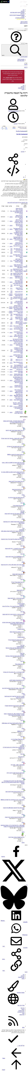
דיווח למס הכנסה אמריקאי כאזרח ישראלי (19, 319)
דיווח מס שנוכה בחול (18, 326)
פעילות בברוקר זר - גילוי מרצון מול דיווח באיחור (18, 329)
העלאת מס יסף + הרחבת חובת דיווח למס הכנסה (18, 303)
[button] (16, 42)
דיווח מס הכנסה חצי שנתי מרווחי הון (18, 249)
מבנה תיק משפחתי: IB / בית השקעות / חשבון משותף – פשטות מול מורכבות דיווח (18, 350)
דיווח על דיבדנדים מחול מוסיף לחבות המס (19, 387)
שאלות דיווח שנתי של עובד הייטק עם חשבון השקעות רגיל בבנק (18, 340)
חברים (23, 16)
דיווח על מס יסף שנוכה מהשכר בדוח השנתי (18, 400)
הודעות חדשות (13, 15)
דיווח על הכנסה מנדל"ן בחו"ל (19, 288)
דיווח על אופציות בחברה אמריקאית (18, 412)
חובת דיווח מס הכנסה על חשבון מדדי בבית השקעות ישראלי (18, 270)
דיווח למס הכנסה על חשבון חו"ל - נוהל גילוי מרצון (18, 298)
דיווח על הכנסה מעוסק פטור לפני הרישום (19, 217)
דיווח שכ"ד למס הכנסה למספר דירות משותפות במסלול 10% (18, 261)
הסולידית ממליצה (20, 19)
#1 (23, 177)
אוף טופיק (11, 318)
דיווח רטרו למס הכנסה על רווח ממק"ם (19, 225)
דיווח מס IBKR (19, 359)
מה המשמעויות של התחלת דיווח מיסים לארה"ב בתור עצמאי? (18, 366)
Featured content (20, 15)
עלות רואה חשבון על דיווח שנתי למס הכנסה (18, 256)
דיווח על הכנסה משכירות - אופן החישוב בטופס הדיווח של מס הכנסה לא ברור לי (18, 211)
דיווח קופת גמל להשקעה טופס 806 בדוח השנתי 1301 (18, 395)
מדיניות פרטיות (21, 1012)
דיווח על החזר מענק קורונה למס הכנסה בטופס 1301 (18, 266)
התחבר (25, 64)
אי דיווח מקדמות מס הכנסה (18, 489)
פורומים (22, 11)
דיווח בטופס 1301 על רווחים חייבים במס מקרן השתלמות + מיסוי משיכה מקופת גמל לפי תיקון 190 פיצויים (18, 380)
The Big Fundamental (13, 110)
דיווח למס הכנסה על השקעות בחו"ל (18, 315)
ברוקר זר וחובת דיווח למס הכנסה (18, 312)
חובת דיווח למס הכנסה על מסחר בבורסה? (19, 323)
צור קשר (22, 1008)
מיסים (11, 216)
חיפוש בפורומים (13, 12)
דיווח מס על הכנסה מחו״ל (18, 505)
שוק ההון (11, 249)
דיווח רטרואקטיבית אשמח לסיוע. (18, 332)
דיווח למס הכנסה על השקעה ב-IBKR (18, 229)
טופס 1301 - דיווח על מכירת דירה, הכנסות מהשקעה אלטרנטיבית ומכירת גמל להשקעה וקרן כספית (18, 406)
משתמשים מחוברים (19, 17)
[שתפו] (13, 164)
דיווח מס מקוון (19, 369)
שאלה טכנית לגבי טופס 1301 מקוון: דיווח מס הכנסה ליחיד (18, 282)
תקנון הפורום (21, 1010)
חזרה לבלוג (22, 1014)
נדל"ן (11, 211)
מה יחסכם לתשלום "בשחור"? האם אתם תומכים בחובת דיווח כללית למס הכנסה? (18, 307)
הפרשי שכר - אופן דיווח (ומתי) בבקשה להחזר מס (18, 336)
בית (23, 9)
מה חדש (22, 13)
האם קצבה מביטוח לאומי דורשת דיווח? (18, 374)
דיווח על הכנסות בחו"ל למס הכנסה (19, 243)
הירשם (25, 67)
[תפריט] (26, 4)
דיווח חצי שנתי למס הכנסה (18, 574)
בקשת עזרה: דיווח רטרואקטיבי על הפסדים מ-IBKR (19, 391)
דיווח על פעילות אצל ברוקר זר (17, 739)
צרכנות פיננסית (10, 294)
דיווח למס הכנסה (19, 291)
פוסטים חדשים (21, 12)
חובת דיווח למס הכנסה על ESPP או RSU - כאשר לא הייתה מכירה (18, 233)
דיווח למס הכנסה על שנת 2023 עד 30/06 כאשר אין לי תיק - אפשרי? (18, 239)
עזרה (23, 1013)
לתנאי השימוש (9, 77)
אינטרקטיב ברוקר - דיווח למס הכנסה (18, 294)
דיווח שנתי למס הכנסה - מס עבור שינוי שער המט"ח (19, 221)
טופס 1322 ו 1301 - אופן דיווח (17, 764)
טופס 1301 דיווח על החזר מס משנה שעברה (18, 345)
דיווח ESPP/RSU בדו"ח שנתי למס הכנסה (19, 278)
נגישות (23, 1009)
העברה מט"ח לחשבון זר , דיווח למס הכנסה (18, 274)
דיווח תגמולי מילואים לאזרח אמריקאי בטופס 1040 (18, 356)
